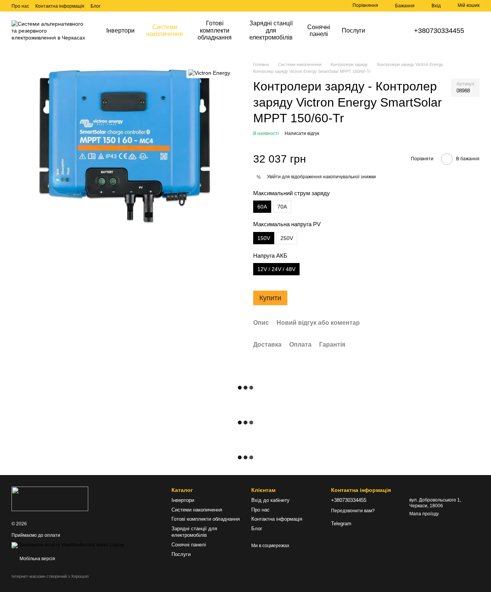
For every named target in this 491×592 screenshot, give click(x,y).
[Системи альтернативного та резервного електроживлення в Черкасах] (50, 498)
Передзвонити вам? (353, 510)
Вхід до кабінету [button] (270, 500)
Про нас (20, 6)
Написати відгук (302, 133)
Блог (96, 6)
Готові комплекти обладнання (215, 30)
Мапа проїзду (424, 513)
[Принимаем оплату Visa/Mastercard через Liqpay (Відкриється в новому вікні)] (68, 545)
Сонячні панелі (318, 30)
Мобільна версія (36, 558)
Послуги (353, 30)
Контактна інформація (59, 6)
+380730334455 (439, 30)
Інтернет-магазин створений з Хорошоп (50, 576)
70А (282, 207)
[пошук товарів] (385, 31)
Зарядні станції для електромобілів (271, 30)
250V (286, 238)
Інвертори (120, 30)
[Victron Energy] (209, 72)
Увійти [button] (274, 176)
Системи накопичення (164, 30)
